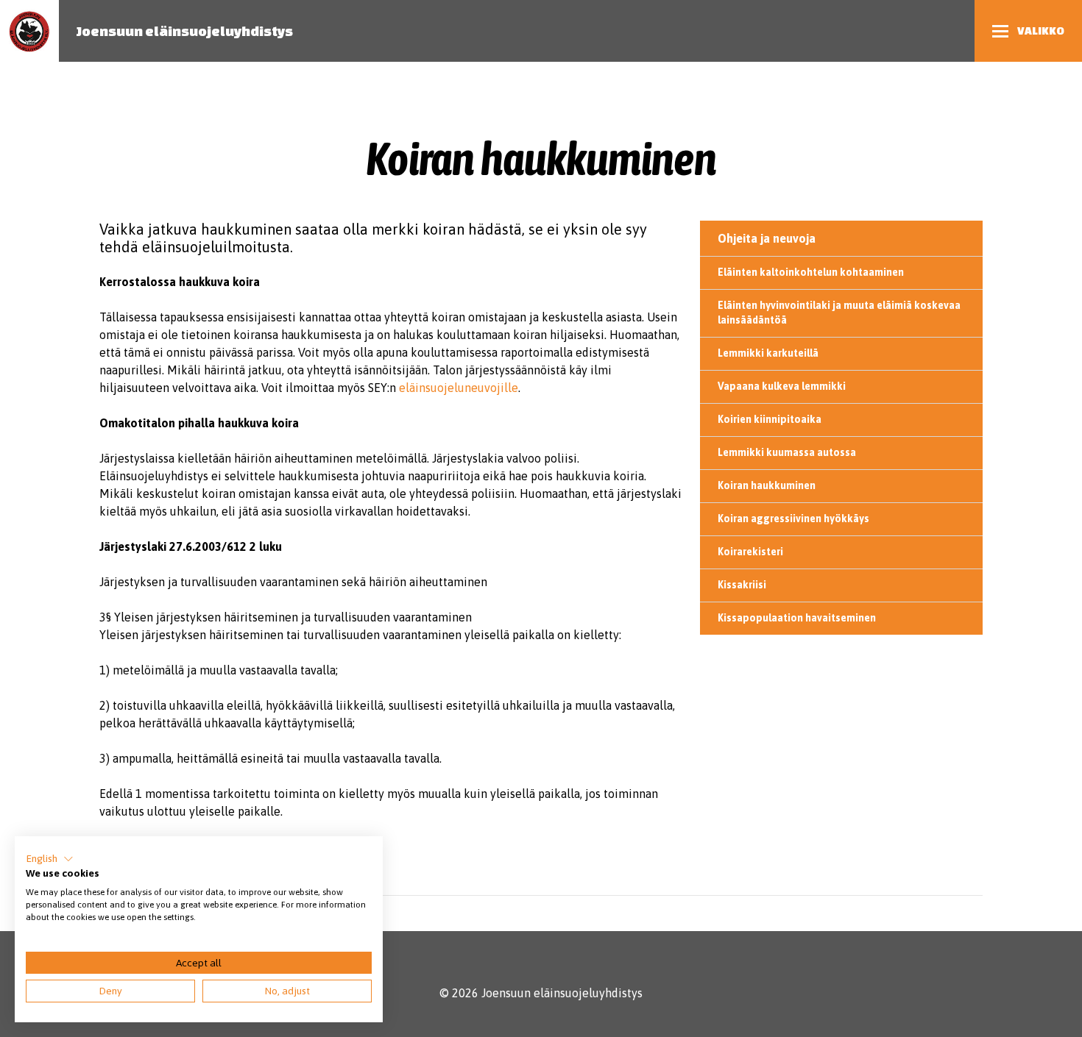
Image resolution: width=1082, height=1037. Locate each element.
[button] (50, 859)
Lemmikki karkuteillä (768, 353)
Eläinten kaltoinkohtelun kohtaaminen (811, 272)
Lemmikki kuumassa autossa (787, 452)
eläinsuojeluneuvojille (458, 387)
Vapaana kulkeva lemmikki (782, 386)
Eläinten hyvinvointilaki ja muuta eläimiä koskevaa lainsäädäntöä (839, 312)
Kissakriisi (742, 585)
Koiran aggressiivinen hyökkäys (793, 518)
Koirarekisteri (750, 551)
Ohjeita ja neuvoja (767, 238)
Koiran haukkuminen (767, 485)
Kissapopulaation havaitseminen (797, 618)
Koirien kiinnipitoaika (769, 419)
